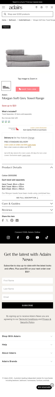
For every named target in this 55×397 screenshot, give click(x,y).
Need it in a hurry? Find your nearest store (27, 2)
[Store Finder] (36, 7)
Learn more (32, 145)
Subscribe (27, 305)
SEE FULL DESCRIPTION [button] (26, 198)
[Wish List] (46, 7)
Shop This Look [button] (28, 89)
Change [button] (31, 138)
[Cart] (52, 7)
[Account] (41, 7)
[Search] (5, 14)
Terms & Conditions (28, 319)
